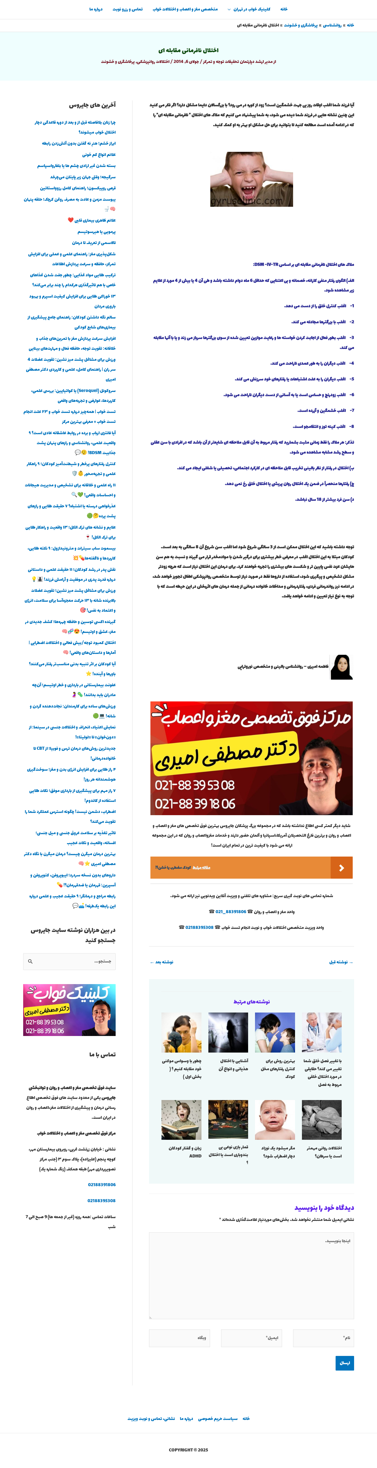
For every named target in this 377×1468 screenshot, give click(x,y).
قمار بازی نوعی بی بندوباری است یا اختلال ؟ (228, 1155)
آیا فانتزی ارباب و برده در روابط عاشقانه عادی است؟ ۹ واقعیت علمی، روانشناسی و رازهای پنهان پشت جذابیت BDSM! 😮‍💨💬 (72, 443)
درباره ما (96, 10)
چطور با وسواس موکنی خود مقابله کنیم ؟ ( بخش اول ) (181, 1069)
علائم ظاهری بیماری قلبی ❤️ (92, 221)
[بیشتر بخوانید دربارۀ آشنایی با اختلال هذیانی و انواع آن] (228, 1032)
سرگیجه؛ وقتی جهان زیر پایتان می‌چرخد (83, 177)
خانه (284, 10)
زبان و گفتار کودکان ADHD (185, 1152)
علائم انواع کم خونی (99, 155)
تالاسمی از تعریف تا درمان (94, 243)
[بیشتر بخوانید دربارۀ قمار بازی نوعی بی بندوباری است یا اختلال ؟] (228, 1119)
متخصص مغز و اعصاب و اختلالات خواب (185, 10)
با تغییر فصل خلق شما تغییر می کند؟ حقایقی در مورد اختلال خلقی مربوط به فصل (323, 1073)
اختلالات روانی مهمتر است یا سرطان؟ (324, 1152)
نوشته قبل (341, 962)
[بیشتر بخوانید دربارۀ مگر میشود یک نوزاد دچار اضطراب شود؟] (275, 1119)
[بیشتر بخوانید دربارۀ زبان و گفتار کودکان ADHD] (181, 1119)
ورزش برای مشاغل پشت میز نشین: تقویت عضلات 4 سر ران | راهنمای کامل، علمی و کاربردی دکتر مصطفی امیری (71, 370)
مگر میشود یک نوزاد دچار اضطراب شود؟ (278, 1152)
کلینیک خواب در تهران (251, 10)
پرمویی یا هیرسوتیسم (97, 232)
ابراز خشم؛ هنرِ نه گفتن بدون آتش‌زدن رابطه (79, 144)
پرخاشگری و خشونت (118, 62)
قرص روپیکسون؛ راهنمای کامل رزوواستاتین (78, 188)
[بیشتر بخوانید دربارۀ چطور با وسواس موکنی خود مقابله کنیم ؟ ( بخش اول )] (181, 1032)
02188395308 (199, 928)
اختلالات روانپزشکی (153, 62)
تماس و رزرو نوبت (128, 10)
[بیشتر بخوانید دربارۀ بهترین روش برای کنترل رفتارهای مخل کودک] (275, 1032)
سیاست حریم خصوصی (218, 1419)
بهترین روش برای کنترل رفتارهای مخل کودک (278, 1069)
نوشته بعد (161, 962)
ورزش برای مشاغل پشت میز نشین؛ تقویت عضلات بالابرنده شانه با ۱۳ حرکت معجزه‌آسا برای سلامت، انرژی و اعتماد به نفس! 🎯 (70, 601)
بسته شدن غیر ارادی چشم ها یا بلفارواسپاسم (76, 166)
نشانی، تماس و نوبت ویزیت (151, 1419)
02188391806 (102, 1185)
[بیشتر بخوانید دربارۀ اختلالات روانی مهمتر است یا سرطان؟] (322, 1119)
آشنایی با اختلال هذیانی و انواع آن (233, 1065)
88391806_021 (231, 912)
